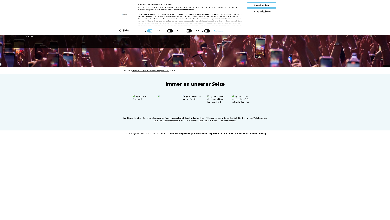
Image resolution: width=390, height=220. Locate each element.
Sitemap (262, 133)
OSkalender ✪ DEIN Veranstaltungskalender (150, 71)
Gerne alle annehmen (261, 5)
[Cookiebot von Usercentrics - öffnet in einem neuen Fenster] (124, 30)
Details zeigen (219, 31)
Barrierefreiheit (199, 133)
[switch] (170, 30)
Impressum (214, 133)
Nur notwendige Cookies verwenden (262, 12)
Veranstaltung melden (180, 133)
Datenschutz (227, 133)
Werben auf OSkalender (246, 133)
